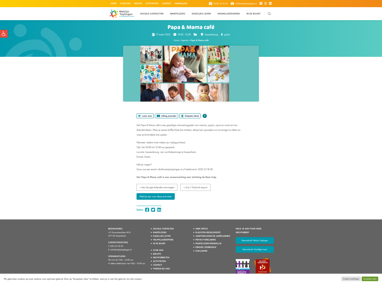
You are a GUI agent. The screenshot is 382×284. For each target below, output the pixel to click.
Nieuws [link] (138, 3)
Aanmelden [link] (181, 3)
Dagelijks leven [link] (201, 13)
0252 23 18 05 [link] (116, 246)
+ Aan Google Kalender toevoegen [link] (157, 187)
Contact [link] (166, 3)
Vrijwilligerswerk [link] (228, 13)
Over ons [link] (125, 3)
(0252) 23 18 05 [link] (220, 3)
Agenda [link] (184, 40)
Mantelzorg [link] (177, 13)
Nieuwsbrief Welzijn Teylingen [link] (255, 240)
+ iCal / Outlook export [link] (195, 187)
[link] (4, 34)
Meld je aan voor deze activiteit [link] (156, 196)
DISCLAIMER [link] (201, 251)
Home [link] (113, 3)
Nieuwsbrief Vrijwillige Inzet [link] (254, 249)
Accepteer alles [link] (369, 279)
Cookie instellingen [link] (351, 279)
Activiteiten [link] (152, 3)
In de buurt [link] (254, 13)
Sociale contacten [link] (151, 13)
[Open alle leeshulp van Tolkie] (205, 116)
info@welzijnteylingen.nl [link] (246, 3)
